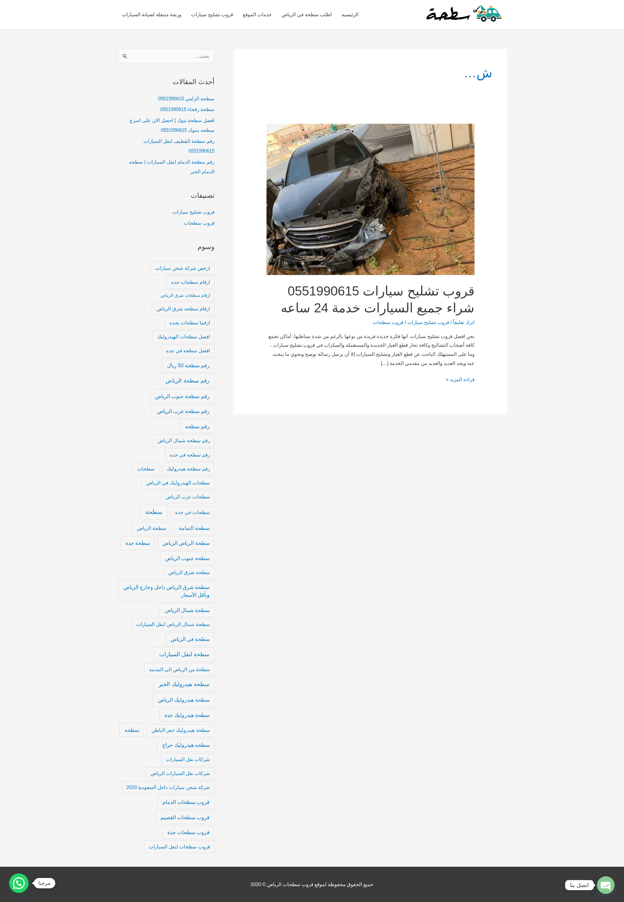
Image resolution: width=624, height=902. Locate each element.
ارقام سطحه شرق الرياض (183, 308)
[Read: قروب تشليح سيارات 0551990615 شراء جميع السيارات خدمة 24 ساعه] (370, 199)
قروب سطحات (199, 223)
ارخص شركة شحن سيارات (182, 268)
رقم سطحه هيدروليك (188, 468)
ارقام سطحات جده (190, 282)
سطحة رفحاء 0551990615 (187, 109)
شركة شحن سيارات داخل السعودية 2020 (168, 787)
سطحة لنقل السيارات (184, 654)
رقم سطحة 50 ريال (188, 365)
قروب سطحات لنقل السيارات (179, 846)
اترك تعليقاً (463, 322)
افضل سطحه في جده (188, 350)
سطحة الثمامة (194, 528)
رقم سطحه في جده (190, 454)
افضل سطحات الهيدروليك (183, 336)
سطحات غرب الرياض (188, 496)
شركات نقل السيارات (188, 759)
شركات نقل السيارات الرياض (180, 773)
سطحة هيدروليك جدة (187, 715)
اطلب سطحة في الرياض (306, 14)
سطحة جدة (137, 543)
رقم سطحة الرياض (187, 380)
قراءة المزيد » (460, 378)
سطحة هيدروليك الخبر (184, 684)
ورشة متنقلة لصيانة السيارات (151, 14)
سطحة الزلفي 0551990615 (186, 98)
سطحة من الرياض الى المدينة (179, 669)
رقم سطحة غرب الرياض (183, 411)
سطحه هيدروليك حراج (186, 745)
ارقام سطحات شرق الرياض (185, 295)
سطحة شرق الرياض (189, 572)
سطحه (131, 730)
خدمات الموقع (257, 14)
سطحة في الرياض (190, 639)
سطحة (153, 512)
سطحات (146, 468)
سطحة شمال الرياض (187, 610)
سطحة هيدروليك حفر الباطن (180, 730)
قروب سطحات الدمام (186, 802)
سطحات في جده (192, 512)
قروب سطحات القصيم (185, 817)
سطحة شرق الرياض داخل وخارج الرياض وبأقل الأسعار (167, 591)
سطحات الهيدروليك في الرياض (178, 482)
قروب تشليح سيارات (212, 14)
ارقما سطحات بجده (190, 322)
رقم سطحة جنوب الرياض (182, 396)
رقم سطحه (197, 426)
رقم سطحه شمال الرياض (184, 440)
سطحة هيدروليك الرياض (184, 700)
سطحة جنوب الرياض (187, 558)
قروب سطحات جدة (188, 832)
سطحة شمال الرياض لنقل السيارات (173, 624)
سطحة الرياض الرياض (186, 543)
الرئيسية (350, 14)
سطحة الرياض (151, 528)
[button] (19, 883)
